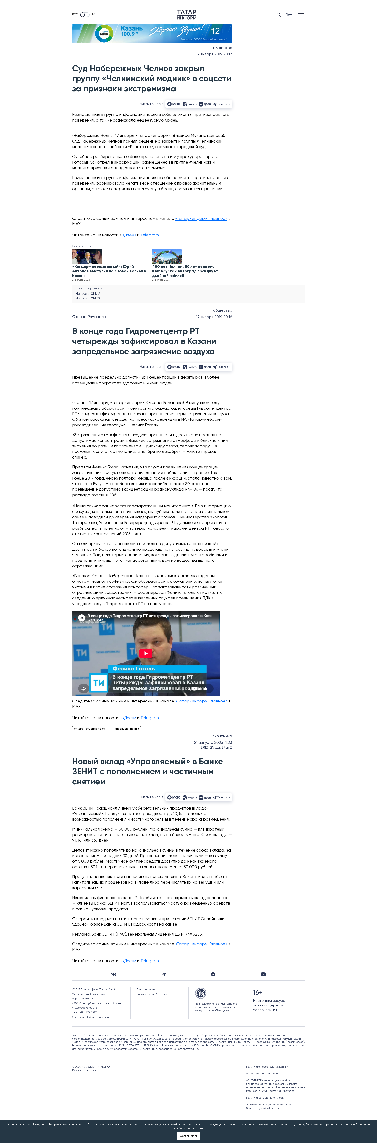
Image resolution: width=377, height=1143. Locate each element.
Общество (222, 48)
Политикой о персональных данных (328, 1124)
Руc (75, 14)
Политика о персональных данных (267, 1067)
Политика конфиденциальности (265, 1098)
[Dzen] (213, 974)
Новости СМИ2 (87, 294)
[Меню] (301, 14)
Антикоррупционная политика (264, 1073)
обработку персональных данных (281, 1124)
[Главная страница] (186, 15)
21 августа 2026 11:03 (213, 743)
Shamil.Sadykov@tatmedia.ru (263, 1108)
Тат (94, 14)
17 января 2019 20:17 (214, 54)
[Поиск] (279, 15)
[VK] (113, 974)
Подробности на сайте (154, 924)
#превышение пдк (127, 728)
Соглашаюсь (188, 1136)
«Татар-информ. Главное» (201, 219)
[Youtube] (263, 974)
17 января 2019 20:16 (214, 317)
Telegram (149, 235)
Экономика (222, 736)
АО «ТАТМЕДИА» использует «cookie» (268, 1080)
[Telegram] (164, 974)
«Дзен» (129, 235)
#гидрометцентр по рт (89, 728)
